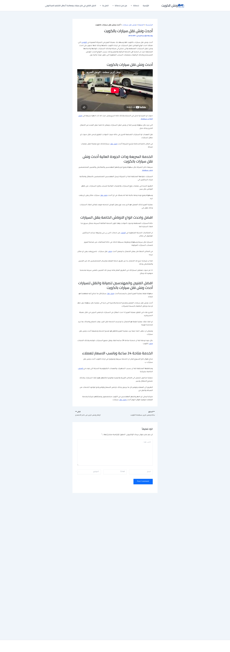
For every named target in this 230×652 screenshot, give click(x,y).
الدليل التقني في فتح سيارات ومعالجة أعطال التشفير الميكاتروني (70, 5)
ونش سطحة (147, 170)
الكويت (84, 43)
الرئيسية (146, 5)
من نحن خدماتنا (121, 5)
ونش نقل (113, 144)
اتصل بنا (105, 5)
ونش (110, 252)
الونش (123, 233)
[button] (132, 5)
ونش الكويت (169, 5)
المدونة (141, 25)
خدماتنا (136, 5)
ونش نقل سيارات (129, 25)
